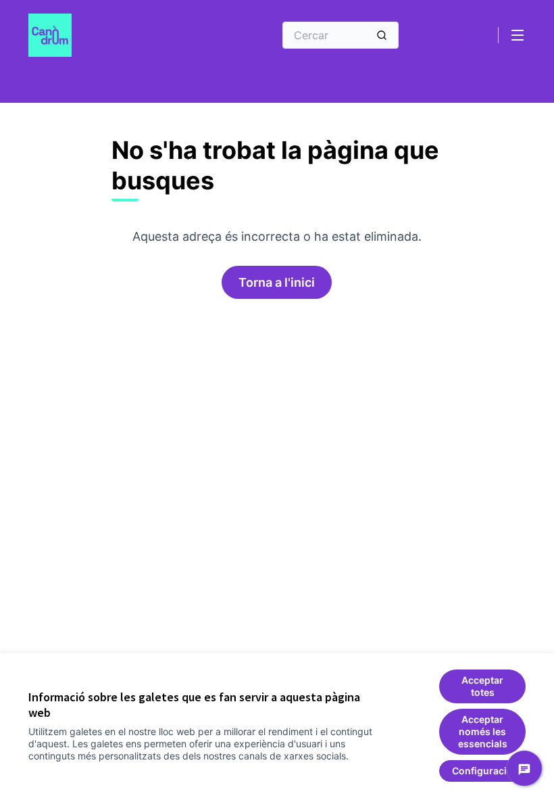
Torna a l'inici (276, 282)
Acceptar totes (482, 686)
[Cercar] (382, 35)
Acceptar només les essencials (482, 731)
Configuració (482, 770)
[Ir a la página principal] (118, 35)
